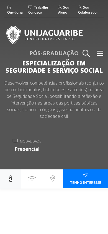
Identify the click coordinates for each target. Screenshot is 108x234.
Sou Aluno (63, 10)
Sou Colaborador (88, 10)
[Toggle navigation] (100, 53)
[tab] (10, 179)
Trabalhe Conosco (38, 10)
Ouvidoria (15, 12)
